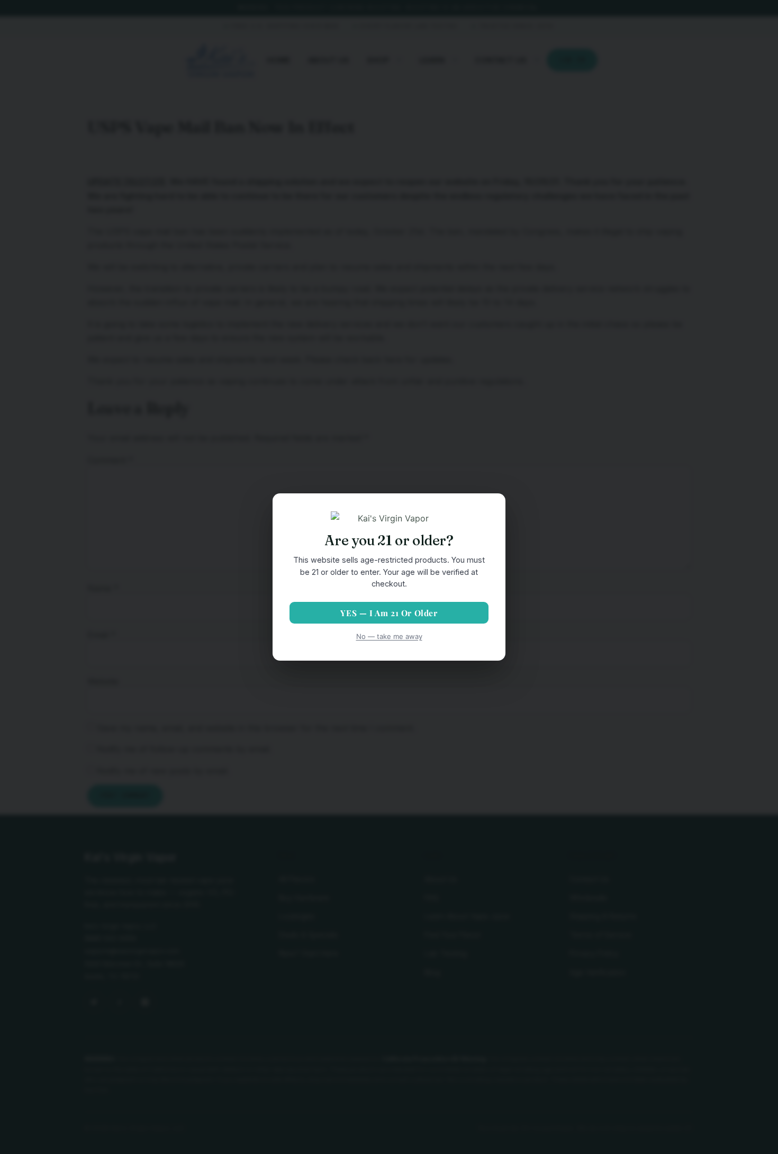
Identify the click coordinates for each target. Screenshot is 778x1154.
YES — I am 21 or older (388, 612)
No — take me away (389, 636)
